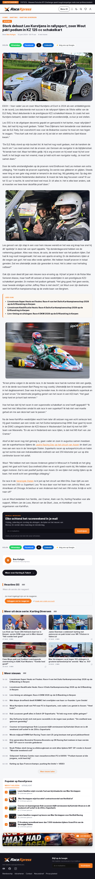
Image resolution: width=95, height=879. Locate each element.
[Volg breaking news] (72, 9)
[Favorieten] (85, 9)
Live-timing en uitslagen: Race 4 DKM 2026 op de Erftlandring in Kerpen (42, 314)
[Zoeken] (81, 9)
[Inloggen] (90, 9)
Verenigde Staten (25, 481)
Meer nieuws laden (47, 771)
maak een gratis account (45, 601)
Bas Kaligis (11, 34)
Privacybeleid (51, 874)
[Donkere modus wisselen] (76, 9)
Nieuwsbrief (39, 874)
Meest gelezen (12, 785)
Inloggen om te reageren (18, 601)
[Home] (17, 9)
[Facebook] (9, 868)
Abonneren (85, 836)
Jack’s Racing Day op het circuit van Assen (57, 444)
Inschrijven (82, 531)
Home (5, 17)
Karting (14, 17)
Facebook (29, 45)
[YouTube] (3, 868)
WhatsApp (15, 45)
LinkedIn (48, 45)
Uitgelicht (27, 785)
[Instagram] (15, 868)
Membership (7, 874)
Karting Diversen (28, 17)
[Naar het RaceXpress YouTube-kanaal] (47, 839)
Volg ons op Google (66, 45)
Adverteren (19, 874)
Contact (29, 874)
